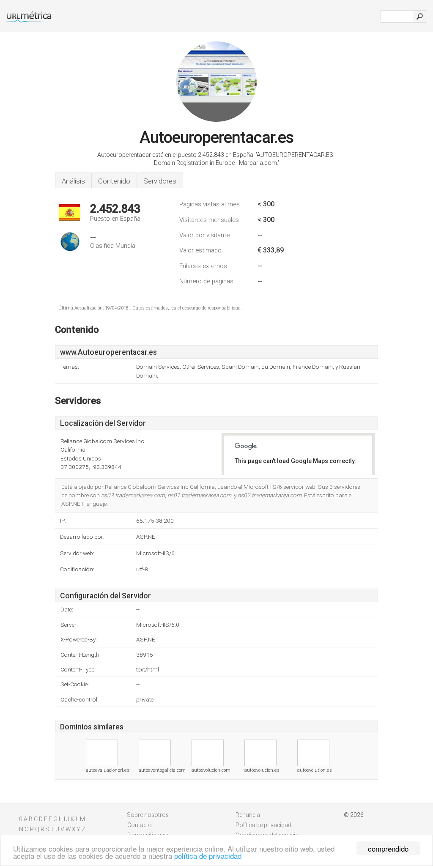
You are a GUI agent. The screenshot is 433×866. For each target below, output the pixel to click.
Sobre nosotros (148, 814)
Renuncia (248, 814)
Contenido (114, 181)
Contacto (139, 825)
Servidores (159, 181)
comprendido (388, 848)
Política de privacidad (263, 825)
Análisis (73, 181)
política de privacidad (207, 855)
